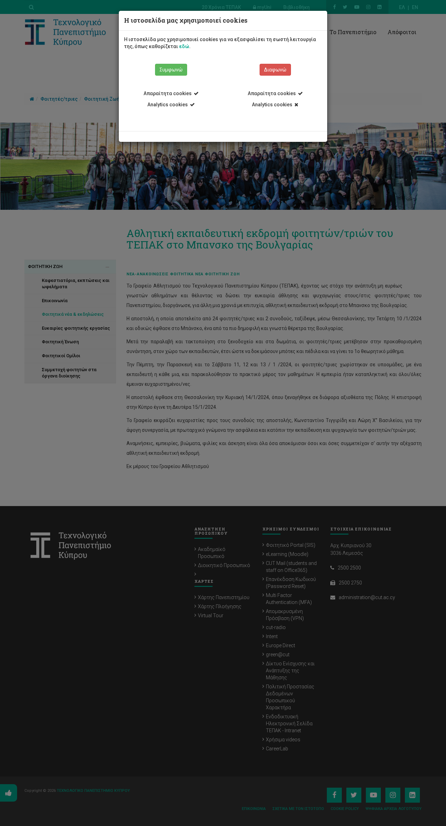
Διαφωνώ (275, 69)
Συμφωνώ (171, 69)
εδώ (184, 46)
